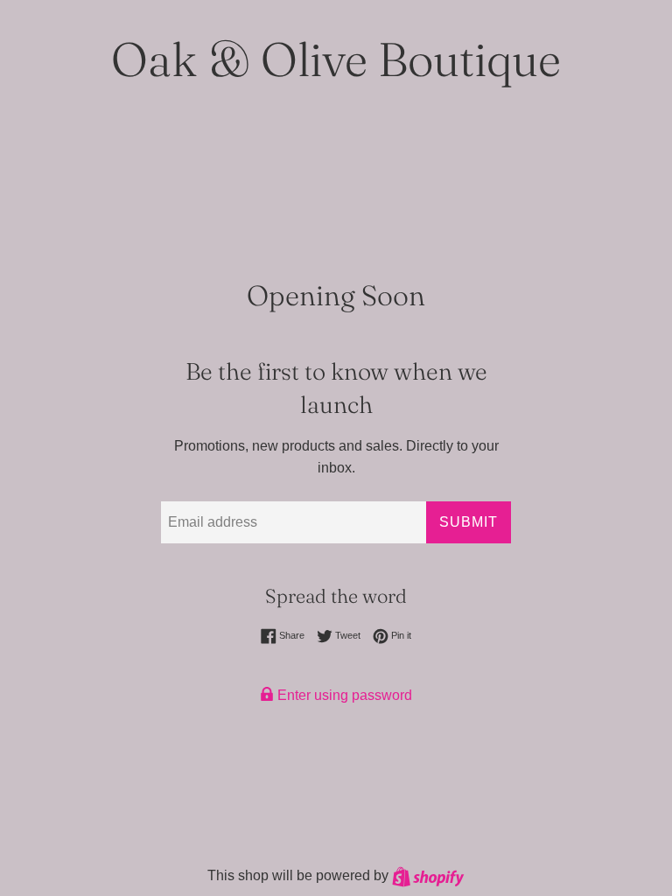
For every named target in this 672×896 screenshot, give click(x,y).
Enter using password (343, 695)
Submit (468, 521)
